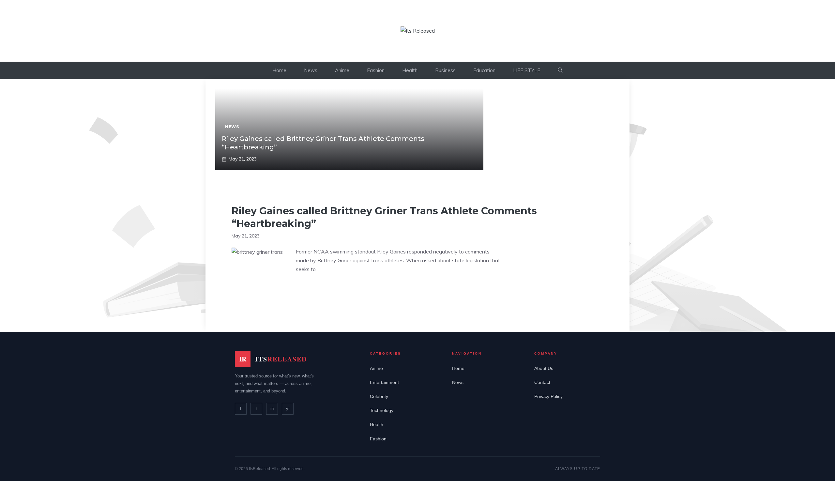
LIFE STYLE (526, 70)
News (310, 70)
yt (288, 408)
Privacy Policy (548, 396)
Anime (342, 70)
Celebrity (379, 396)
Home (279, 70)
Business (445, 70)
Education (484, 70)
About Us (543, 368)
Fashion (376, 70)
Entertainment (384, 382)
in (272, 408)
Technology (381, 410)
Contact (542, 382)
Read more (315, 289)
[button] (560, 70)
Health (410, 70)
